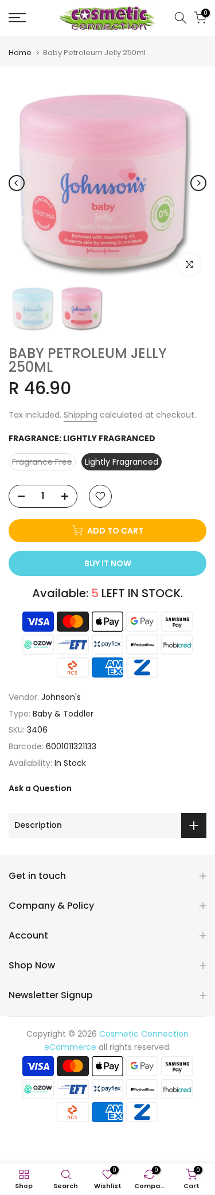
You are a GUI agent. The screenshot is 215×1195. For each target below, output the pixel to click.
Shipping (80, 415)
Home (20, 52)
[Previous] (17, 183)
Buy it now (107, 563)
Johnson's (61, 697)
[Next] (198, 183)
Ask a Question (40, 788)
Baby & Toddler (63, 713)
